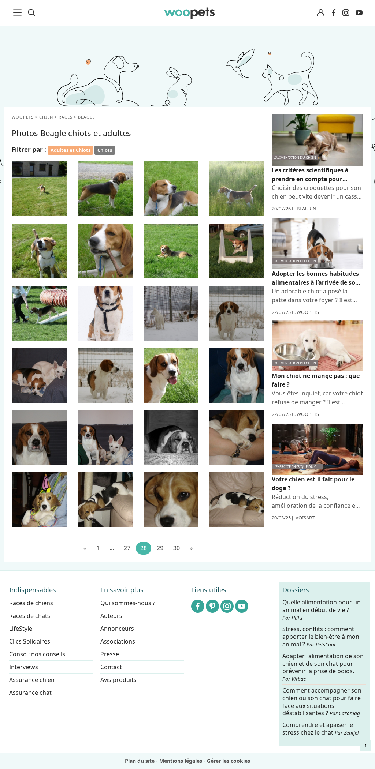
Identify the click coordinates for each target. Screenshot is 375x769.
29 (160, 548)
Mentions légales (180, 760)
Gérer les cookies (228, 760)
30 (176, 548)
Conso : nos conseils (37, 654)
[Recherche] (31, 13)
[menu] (18, 12)
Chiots (104, 150)
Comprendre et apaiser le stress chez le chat (320, 728)
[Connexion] (320, 13)
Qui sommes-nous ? (127, 603)
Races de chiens (31, 603)
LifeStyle (20, 628)
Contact (111, 667)
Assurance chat (30, 693)
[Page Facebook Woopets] (333, 12)
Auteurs (111, 616)
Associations (117, 641)
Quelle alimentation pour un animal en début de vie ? (321, 610)
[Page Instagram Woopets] (345, 12)
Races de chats (29, 616)
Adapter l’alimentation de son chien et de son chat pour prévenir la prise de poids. (323, 667)
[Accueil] (189, 12)
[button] (39, 188)
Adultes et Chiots (70, 150)
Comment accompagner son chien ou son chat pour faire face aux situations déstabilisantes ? (321, 702)
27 (127, 548)
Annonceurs (117, 628)
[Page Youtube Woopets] (358, 12)
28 (143, 548)
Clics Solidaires (29, 641)
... (111, 548)
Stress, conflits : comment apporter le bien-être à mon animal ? (320, 636)
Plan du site (140, 760)
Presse (109, 654)
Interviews (23, 667)
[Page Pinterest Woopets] (212, 606)
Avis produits (118, 680)
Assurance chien (32, 680)
